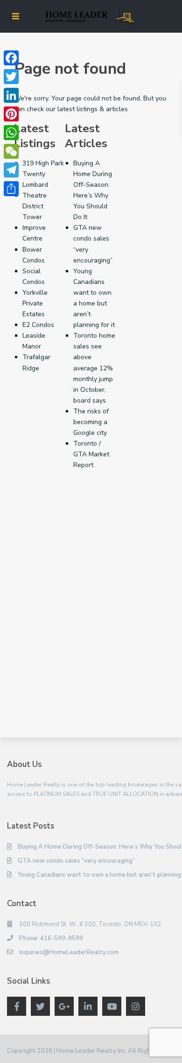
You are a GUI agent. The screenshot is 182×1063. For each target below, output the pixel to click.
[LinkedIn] (11, 95)
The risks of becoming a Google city (91, 422)
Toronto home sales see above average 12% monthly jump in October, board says (94, 368)
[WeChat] (11, 151)
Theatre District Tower (34, 206)
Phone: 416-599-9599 (51, 938)
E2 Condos (38, 324)
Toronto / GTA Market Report (91, 454)
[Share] (11, 188)
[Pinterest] (11, 114)
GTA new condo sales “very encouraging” (76, 861)
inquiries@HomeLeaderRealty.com (69, 952)
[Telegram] (11, 170)
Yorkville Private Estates (35, 303)
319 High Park (43, 163)
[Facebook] (11, 58)
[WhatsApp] (11, 132)
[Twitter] (11, 76)
